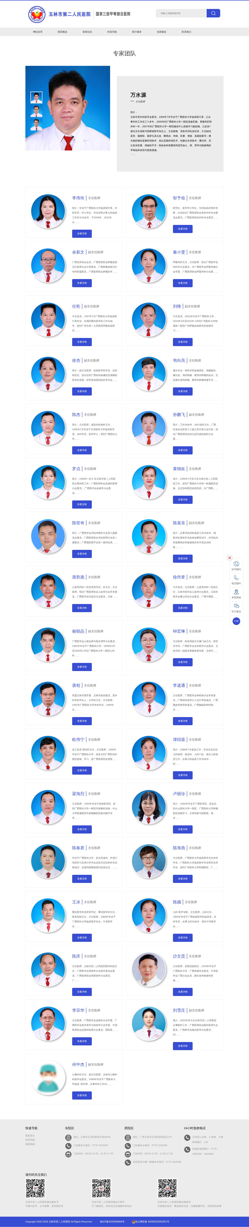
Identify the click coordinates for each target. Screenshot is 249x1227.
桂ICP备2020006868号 (112, 1221)
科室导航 (30, 1139)
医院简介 (30, 1135)
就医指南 (30, 1144)
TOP (236, 621)
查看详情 (82, 233)
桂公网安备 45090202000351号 (152, 1221)
